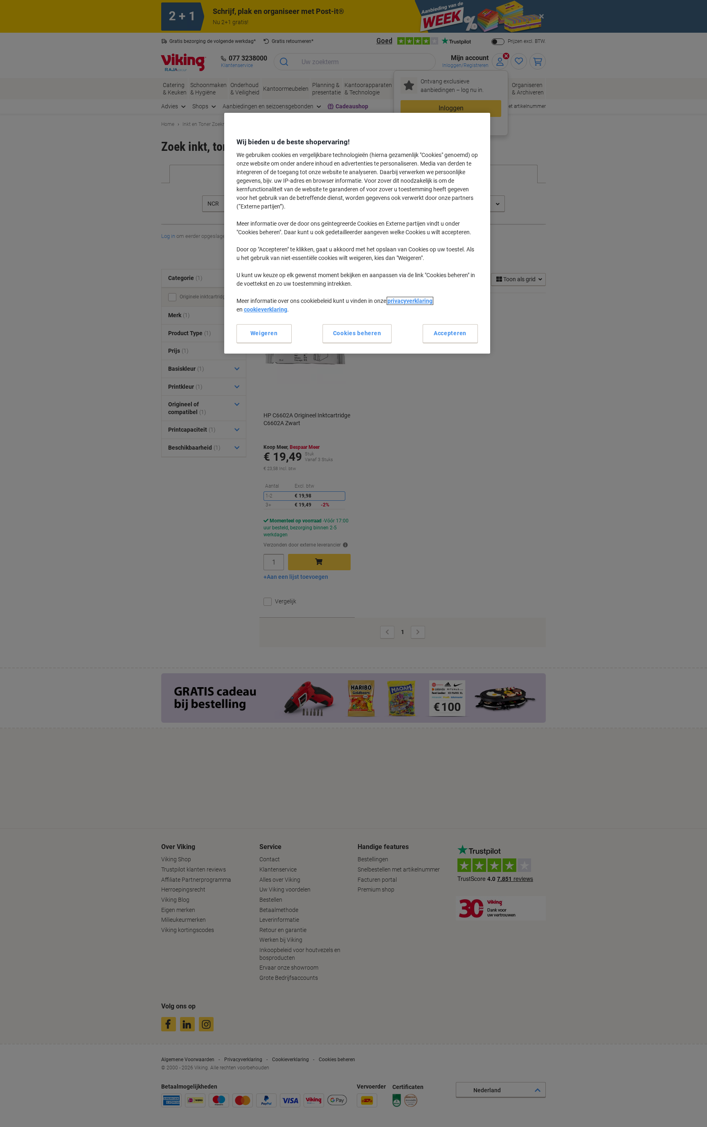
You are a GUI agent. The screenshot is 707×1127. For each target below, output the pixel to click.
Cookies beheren (357, 333)
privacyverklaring (409, 301)
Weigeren (264, 333)
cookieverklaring (265, 309)
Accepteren (450, 333)
